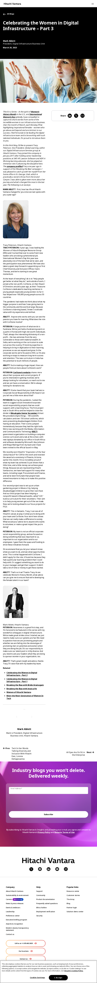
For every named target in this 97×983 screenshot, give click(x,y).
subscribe (48, 814)
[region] (48, 971)
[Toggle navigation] (93, 3)
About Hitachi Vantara (14, 891)
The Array (70, 899)
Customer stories (73, 895)
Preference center (13, 916)
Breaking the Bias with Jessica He (22, 688)
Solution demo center (75, 911)
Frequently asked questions (47, 903)
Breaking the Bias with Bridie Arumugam (25, 685)
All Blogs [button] (10, 14)
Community (40, 895)
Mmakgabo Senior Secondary (24, 413)
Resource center (73, 891)
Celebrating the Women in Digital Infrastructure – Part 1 (22, 680)
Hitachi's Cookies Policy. (73, 971)
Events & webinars (13, 907)
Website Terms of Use (64, 832)
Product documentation (45, 899)
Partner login (72, 907)
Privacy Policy (44, 832)
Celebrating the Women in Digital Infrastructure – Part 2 (22, 674)
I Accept (58, 978)
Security (39, 916)
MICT (34, 431)
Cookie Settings (37, 977)
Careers (9, 899)
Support (39, 891)
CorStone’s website (22, 372)
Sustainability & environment (17, 895)
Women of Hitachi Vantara (19, 692)
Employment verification (45, 911)
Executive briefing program (16, 920)
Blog (68, 903)
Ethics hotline (41, 907)
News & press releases (14, 903)
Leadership (10, 911)
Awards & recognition (14, 924)
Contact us (10, 934)
